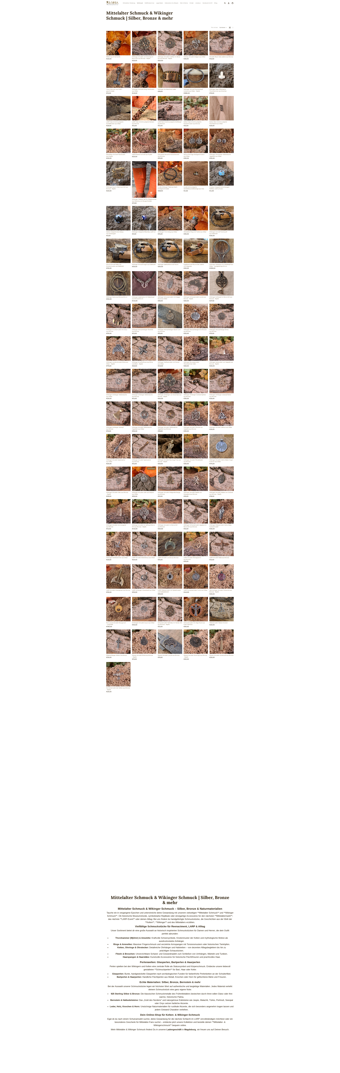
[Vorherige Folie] (160, 76)
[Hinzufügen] (153, 52)
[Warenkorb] (232, 3)
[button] (223, 28)
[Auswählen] (127, 52)
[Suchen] (225, 3)
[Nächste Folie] (179, 76)
